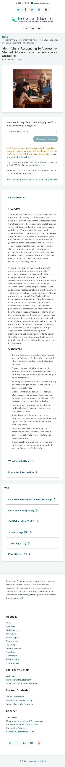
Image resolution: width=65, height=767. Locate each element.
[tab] (32, 197)
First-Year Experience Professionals (22, 724)
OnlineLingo (12, 633)
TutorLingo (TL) (17, 543)
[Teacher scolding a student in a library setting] (32, 88)
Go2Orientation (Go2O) (22, 521)
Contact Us (11, 655)
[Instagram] (39, 10)
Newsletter (11, 717)
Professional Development (18, 679)
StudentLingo (12, 641)
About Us (10, 652)
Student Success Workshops (20, 700)
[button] (39, 28)
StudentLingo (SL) (18, 532)
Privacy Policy (12, 659)
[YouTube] (46, 10)
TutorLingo (11, 644)
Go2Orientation (13, 630)
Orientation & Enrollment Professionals (24, 721)
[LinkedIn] (32, 10)
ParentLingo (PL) (18, 553)
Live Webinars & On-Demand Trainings (30, 499)
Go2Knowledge (13, 648)
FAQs (6, 488)
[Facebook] (25, 10)
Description (15, 197)
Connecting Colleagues (17, 728)
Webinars (10, 626)
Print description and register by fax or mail (27, 179)
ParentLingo (12, 637)
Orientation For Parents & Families (22, 683)
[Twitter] (19, 10)
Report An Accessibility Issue (20, 731)
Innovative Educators (36, 761)
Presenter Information (21, 472)
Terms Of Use (12, 663)
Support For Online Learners (19, 704)
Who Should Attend (19, 461)
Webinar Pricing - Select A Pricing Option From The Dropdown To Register (32, 124)
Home (5, 36)
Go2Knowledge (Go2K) (21, 510)
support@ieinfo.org (35, 165)
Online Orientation (15, 696)
